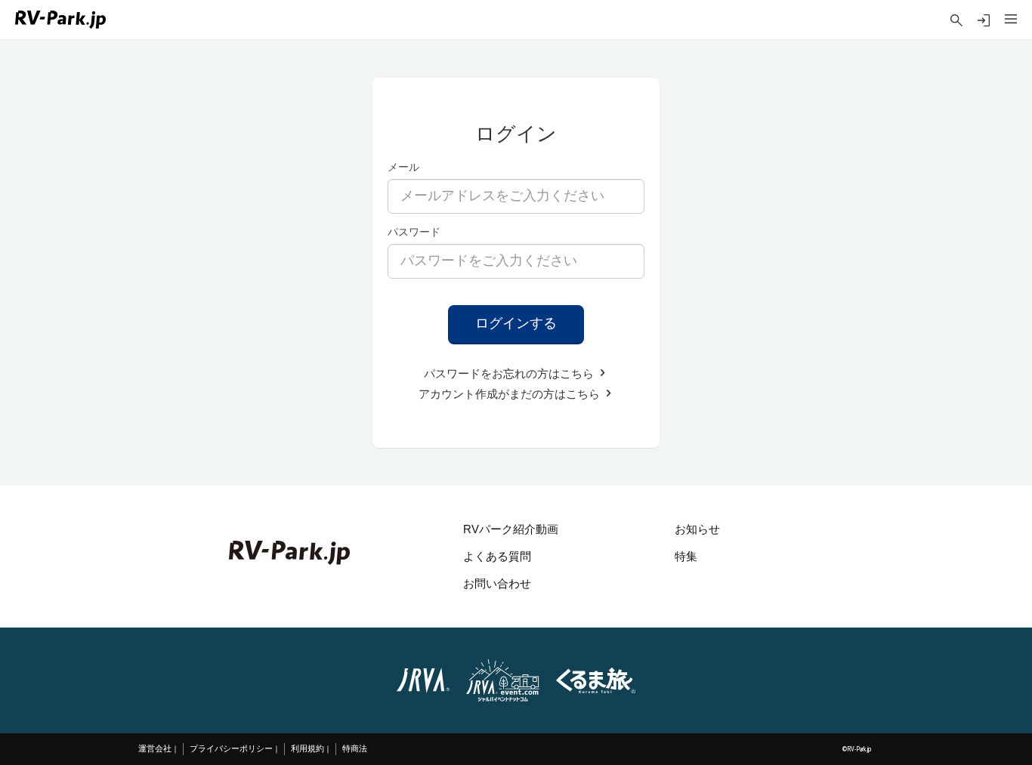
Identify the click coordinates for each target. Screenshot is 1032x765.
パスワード (414, 232)
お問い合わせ (497, 583)
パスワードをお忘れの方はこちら (510, 373)
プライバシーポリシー (231, 749)
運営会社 (154, 749)
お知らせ (697, 529)
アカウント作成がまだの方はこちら (511, 393)
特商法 (354, 749)
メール (403, 167)
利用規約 (307, 749)
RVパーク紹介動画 (510, 529)
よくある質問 (497, 556)
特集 (686, 556)
